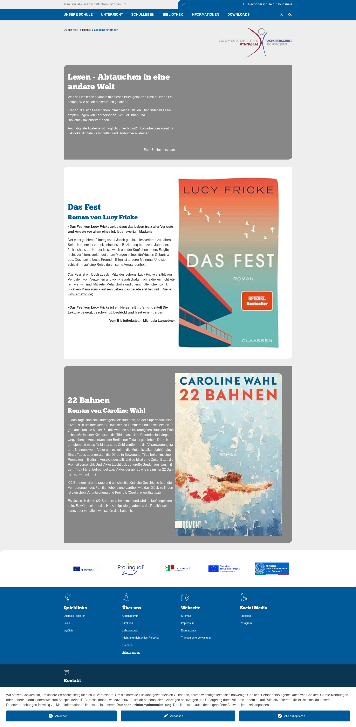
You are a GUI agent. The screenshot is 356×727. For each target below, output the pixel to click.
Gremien (127, 645)
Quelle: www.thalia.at (144, 492)
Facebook (246, 615)
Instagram (246, 623)
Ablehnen (61, 716)
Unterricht (112, 14)
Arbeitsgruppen (131, 652)
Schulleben (143, 14)
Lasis (67, 623)
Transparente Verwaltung (196, 637)
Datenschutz (188, 630)
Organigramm (130, 615)
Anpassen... (178, 716)
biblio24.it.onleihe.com (143, 128)
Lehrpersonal (130, 630)
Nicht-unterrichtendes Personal (140, 637)
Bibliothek (173, 14)
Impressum (187, 623)
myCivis (68, 630)
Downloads (238, 14)
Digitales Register (74, 615)
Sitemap (186, 615)
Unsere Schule (78, 14)
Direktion (127, 623)
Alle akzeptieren (294, 716)
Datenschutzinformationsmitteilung (143, 705)
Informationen (205, 14)
